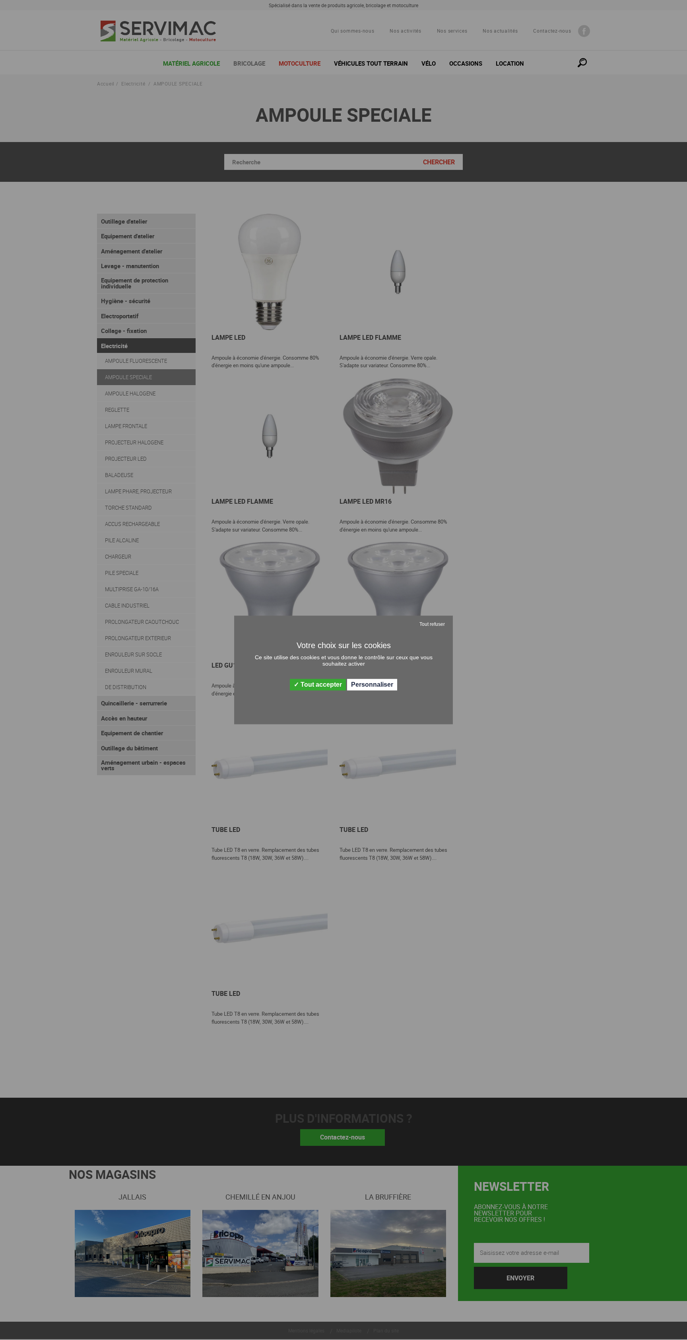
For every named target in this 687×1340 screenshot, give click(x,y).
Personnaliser (372, 684)
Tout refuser (432, 624)
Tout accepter (320, 684)
